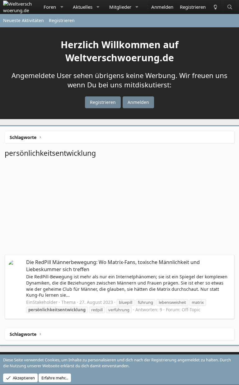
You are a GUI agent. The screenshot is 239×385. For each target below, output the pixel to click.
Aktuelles (82, 7)
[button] (62, 7)
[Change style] (215, 7)
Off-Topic (191, 310)
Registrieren (62, 20)
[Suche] (230, 7)
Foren (50, 7)
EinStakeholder (42, 302)
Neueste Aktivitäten (23, 20)
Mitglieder (120, 7)
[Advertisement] (119, 207)
